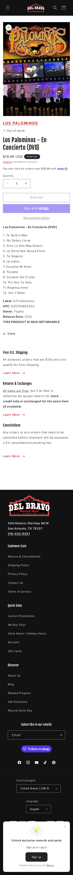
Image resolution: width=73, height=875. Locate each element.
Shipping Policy (18, 565)
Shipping (7, 162)
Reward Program (19, 693)
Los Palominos (20, 123)
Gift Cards (15, 651)
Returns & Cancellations (24, 556)
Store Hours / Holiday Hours (27, 633)
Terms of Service (19, 591)
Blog (11, 684)
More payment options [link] (36, 217)
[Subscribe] (60, 735)
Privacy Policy (17, 574)
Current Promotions (21, 616)
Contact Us (15, 582)
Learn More (11, 373)
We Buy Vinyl (17, 624)
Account (13, 642)
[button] (8, 7)
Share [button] (11, 333)
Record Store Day (20, 710)
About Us (14, 675)
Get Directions (17, 701)
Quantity (8, 175)
